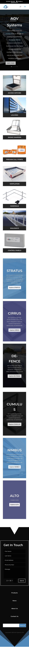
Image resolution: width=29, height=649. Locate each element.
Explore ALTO (14, 504)
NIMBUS (14, 450)
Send (22, 581)
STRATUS (14, 271)
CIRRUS (14, 313)
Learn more (10, 63)
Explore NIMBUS (15, 467)
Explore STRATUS (14, 287)
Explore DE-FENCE (14, 376)
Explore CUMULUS (14, 424)
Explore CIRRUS (14, 330)
